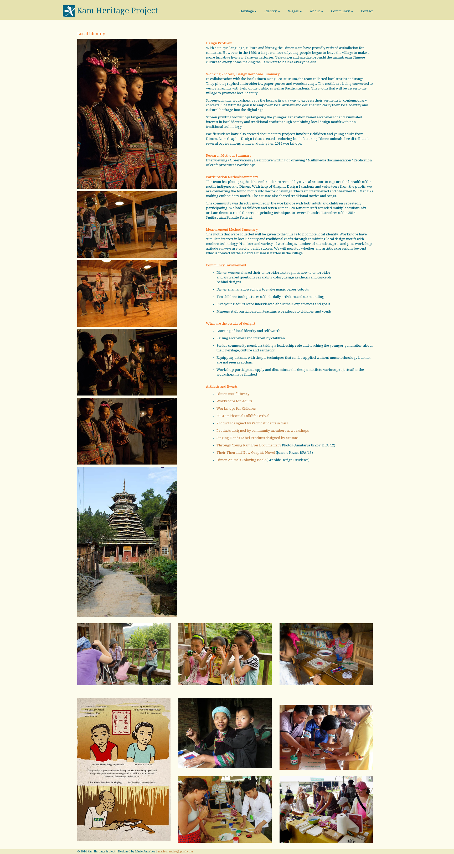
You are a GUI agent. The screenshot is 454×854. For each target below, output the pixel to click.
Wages (293, 11)
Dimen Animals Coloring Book (241, 460)
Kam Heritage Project (117, 10)
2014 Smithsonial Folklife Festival (242, 416)
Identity (270, 11)
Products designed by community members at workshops (262, 431)
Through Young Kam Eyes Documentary (248, 445)
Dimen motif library (232, 394)
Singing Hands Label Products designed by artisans (257, 438)
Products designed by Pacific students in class (252, 423)
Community (340, 11)
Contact (367, 11)
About (315, 11)
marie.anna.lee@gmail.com (175, 851)
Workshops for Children (236, 408)
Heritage (246, 11)
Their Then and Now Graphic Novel (245, 453)
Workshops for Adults (234, 401)
